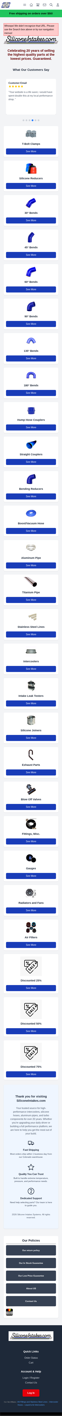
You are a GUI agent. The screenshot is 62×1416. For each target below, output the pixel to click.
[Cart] (38, 5)
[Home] (6, 5)
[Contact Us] (45, 5)
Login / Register (31, 1378)
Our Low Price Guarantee (31, 1276)
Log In (31, 1393)
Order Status (31, 1358)
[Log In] (58, 5)
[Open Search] (51, 5)
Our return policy (31, 1250)
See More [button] (31, 151)
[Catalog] (31, 5)
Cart (31, 1362)
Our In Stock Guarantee (31, 1263)
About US (31, 1288)
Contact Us (31, 1301)
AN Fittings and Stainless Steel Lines (32, 1402)
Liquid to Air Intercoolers (35, 1405)
